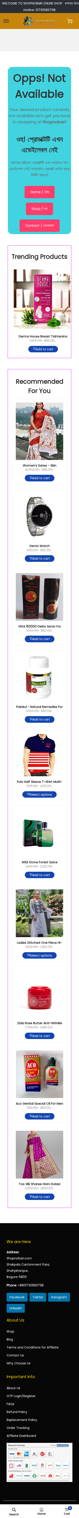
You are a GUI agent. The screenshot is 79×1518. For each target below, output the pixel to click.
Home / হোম (39, 192)
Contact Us (15, 1355)
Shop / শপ (39, 208)
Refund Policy (17, 1412)
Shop (10, 1331)
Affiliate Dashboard (21, 1436)
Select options (41, 794)
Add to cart (44, 349)
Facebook (17, 1297)
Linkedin (16, 1308)
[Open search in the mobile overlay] (14, 1509)
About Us (13, 1388)
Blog (10, 1339)
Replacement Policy (22, 1420)
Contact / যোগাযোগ (39, 225)
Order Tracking (18, 1428)
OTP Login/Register (21, 1396)
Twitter (37, 1297)
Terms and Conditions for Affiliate (33, 1347)
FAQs (10, 1404)
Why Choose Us (19, 1363)
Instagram (59, 1297)
